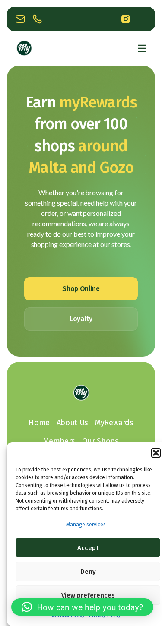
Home (39, 422)
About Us (72, 422)
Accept (87, 548)
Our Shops (100, 441)
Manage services (86, 525)
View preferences (88, 595)
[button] (156, 453)
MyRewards (114, 422)
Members (59, 441)
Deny (88, 571)
